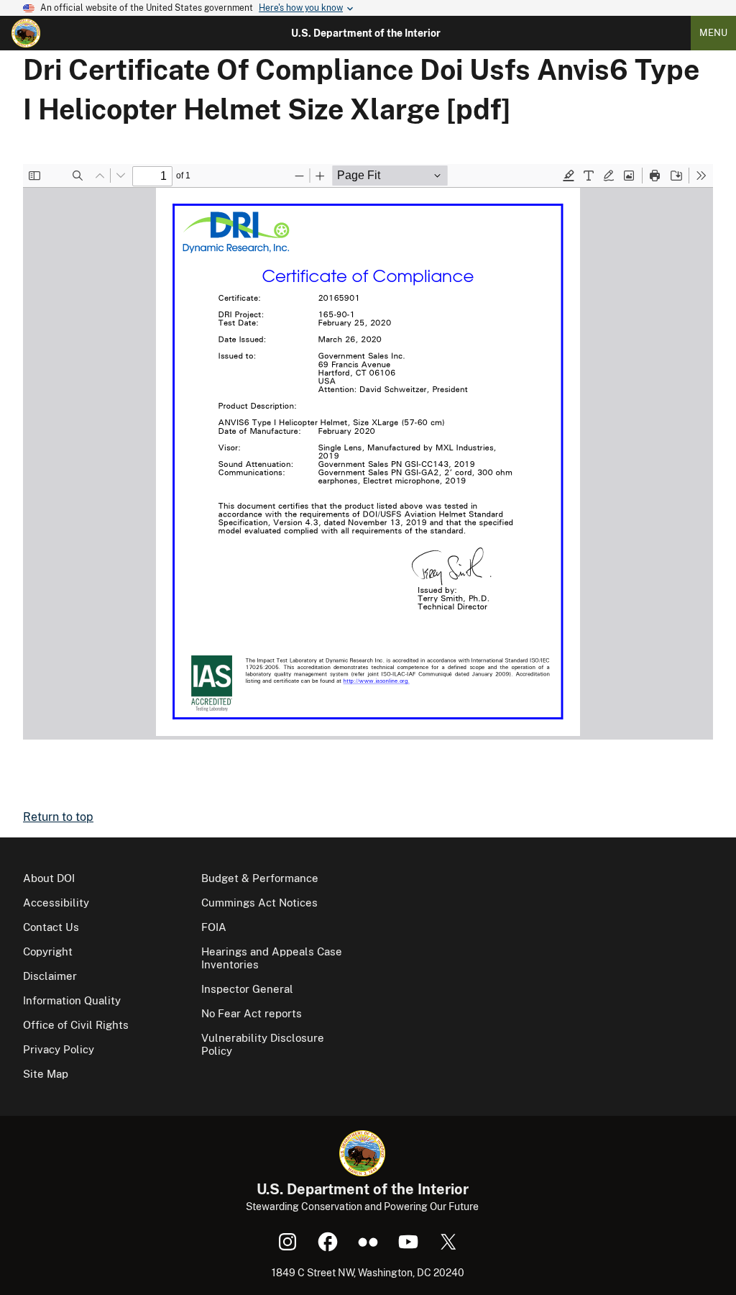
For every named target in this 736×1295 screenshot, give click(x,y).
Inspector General (247, 989)
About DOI (49, 878)
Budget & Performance (259, 878)
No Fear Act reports (251, 1013)
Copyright (48, 951)
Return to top (58, 817)
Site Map (45, 1074)
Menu (713, 32)
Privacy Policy (58, 1049)
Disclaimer (50, 976)
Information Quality (72, 1000)
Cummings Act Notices (259, 902)
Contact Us (51, 927)
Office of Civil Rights (76, 1025)
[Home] (26, 33)
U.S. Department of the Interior (366, 33)
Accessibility (56, 902)
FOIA (213, 927)
